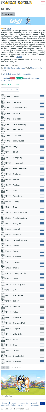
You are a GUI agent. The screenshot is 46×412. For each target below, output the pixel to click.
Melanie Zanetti (36, 68)
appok (27, 405)
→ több (19, 57)
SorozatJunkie (35, 78)
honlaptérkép (23, 403)
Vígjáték (6, 74)
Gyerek (13, 74)
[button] (43, 3)
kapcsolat (33, 403)
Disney (19, 78)
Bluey (6, 9)
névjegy (4, 403)
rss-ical (20, 405)
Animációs (27, 74)
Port (13, 78)
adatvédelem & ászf (8, 405)
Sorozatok (8, 14)
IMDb (9, 28)
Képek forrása (6, 396)
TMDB (9, 80)
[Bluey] (23, 21)
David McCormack (18, 68)
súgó (14, 403)
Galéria (7, 68)
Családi (19, 74)
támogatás (35, 405)
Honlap (6, 78)
